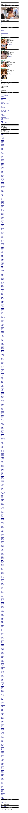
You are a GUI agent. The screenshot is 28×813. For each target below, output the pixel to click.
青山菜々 (2, 343)
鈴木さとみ (2, 225)
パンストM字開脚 (3, 122)
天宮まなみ (2, 614)
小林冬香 (2, 573)
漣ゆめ (2, 581)
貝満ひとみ (2, 756)
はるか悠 (2, 327)
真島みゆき (2, 764)
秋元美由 (2, 516)
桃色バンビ (2, 629)
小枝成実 (2, 772)
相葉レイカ (2, 786)
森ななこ (2, 226)
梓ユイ (2, 714)
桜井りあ (2, 179)
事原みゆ (2, 519)
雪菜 (1, 595)
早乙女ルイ (2, 259)
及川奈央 (2, 237)
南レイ (2, 668)
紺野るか (2, 688)
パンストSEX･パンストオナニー (6, 100)
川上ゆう (2, 370)
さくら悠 (2, 401)
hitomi (2, 427)
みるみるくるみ (3, 439)
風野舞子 (2, 205)
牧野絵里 (2, 713)
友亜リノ (2, 243)
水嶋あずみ (2, 577)
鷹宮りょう (2, 461)
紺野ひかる (2, 744)
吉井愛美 (2, 458)
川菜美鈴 (2, 760)
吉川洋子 (2, 160)
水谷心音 (2, 432)
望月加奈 (2, 501)
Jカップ (6, 802)
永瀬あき (2, 316)
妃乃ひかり (2, 244)
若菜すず (2, 661)
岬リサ (2, 748)
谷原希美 (2, 774)
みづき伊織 (2, 324)
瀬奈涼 (2, 375)
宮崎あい (2, 310)
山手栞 (2, 709)
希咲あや (2, 480)
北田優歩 (2, 274)
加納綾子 (2, 783)
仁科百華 (2, 286)
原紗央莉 (2, 202)
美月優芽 (2, 344)
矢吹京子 (2, 541)
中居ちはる (2, 466)
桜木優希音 (2, 778)
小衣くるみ (2, 599)
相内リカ (2, 436)
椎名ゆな (2, 180)
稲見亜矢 (2, 373)
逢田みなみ (2, 511)
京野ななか (2, 298)
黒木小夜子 (2, 706)
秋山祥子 (2, 684)
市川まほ (2, 165)
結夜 (1, 413)
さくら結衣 (2, 476)
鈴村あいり (2, 434)
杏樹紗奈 (2, 329)
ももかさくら (3, 245)
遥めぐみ (2, 465)
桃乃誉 (2, 637)
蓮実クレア (2, 396)
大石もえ (2, 499)
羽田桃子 (2, 473)
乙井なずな (2, 690)
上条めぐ (2, 397)
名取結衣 (2, 653)
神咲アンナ (2, 152)
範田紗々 (2, 283)
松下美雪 (2, 507)
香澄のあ (2, 146)
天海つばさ (2, 187)
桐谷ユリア (2, 236)
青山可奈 (2, 545)
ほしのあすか (3, 317)
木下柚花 (2, 153)
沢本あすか (2, 535)
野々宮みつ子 (3, 667)
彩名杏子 (2, 610)
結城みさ (2, 394)
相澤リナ (2, 194)
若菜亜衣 (2, 663)
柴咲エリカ (2, 675)
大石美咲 (2, 679)
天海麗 (2, 275)
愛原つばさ (2, 515)
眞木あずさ (2, 462)
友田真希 (2, 423)
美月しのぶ (2, 600)
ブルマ (2, 99)
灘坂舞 (2, 285)
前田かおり (2, 217)
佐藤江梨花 (2, 175)
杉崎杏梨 (2, 732)
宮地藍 (2, 753)
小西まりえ (2, 602)
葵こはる (2, 683)
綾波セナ (2, 140)
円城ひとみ (2, 726)
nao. (1, 198)
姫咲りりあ (2, 313)
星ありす (2, 268)
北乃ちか (2, 355)
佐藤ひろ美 (2, 229)
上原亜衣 (2, 362)
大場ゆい (2, 393)
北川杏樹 (2, 455)
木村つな (2, 782)
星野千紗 (2, 633)
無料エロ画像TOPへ (4, 806)
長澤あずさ (2, 451)
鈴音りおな (2, 450)
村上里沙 (2, 222)
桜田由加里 (2, 558)
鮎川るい (2, 572)
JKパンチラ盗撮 (3, 98)
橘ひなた (2, 230)
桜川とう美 (2, 644)
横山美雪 (2, 138)
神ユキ (2, 389)
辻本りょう (2, 335)
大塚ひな (2, 369)
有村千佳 (2, 164)
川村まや (2, 497)
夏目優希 (2, 538)
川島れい (2, 561)
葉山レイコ (2, 209)
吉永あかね (2, 367)
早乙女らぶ (2, 301)
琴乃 (1, 374)
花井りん (2, 722)
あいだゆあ (2, 184)
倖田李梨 (2, 763)
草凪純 (2, 621)
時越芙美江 (2, 592)
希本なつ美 (2, 320)
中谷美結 (2, 557)
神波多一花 (2, 377)
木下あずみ (2, 424)
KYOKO (2, 485)
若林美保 (2, 656)
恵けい (2, 287)
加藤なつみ (2, 489)
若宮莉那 (2, 672)
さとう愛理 (2, 755)
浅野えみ (2, 775)
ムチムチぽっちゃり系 (4, 95)
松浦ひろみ (2, 542)
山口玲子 (2, 741)
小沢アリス (2, 264)
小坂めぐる (2, 279)
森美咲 (2, 549)
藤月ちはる (2, 711)
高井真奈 (2, 564)
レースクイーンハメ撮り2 (5, 118)
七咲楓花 (2, 272)
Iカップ (3, 802)
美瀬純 (2, 604)
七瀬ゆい (2, 371)
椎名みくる (2, 408)
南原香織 (2, 350)
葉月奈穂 (2, 615)
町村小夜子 (2, 710)
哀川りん (2, 240)
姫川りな (2, 210)
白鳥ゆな (2, 453)
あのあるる (2, 263)
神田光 (2, 669)
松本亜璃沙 (2, 454)
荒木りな (2, 482)
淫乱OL (2, 114)
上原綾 (2, 190)
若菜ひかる (2, 163)
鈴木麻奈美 (2, 770)
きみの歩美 (2, 356)
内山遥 (2, 740)
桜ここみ (2, 420)
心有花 (2, 596)
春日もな (2, 698)
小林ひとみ (2, 398)
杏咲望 (2, 626)
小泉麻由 (2, 603)
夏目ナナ (2, 260)
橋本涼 (2, 583)
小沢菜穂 (2, 518)
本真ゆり (2, 297)
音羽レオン (2, 446)
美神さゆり (2, 606)
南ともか (2, 503)
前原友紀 (2, 459)
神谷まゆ (2, 390)
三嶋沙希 (2, 440)
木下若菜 (2, 336)
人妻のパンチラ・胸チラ (5, 110)
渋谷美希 (2, 619)
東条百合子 (2, 584)
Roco (1, 431)
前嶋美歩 (2, 213)
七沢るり (2, 233)
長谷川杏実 (2, 618)
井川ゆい (2, 625)
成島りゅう (2, 351)
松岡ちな (2, 733)
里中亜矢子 (2, 484)
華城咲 (2, 569)
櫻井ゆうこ (2, 289)
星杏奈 (2, 560)
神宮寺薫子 (2, 789)
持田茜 (2, 156)
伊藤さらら (2, 747)
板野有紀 (2, 348)
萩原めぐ (2, 591)
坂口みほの (2, 550)
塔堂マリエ (2, 588)
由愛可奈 (2, 232)
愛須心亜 (2, 751)
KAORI (2, 333)
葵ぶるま (2, 195)
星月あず (2, 419)
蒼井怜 (2, 526)
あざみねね (2, 623)
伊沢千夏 (2, 680)
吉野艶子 (2, 797)
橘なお (2, 328)
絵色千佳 (2, 248)
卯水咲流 (2, 493)
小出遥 (2, 294)
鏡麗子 (2, 477)
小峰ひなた (2, 354)
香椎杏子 (2, 699)
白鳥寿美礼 (2, 585)
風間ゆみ (2, 340)
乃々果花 (2, 270)
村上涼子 (2, 291)
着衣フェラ (2, 102)
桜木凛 (2, 363)
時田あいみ (2, 568)
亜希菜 (2, 495)
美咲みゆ (2, 729)
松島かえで (2, 385)
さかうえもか (3, 492)
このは (2, 352)
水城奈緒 (2, 224)
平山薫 (2, 266)
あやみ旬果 (2, 412)
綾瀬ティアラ (3, 608)
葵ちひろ (2, 524)
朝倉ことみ (2, 247)
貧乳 (1, 104)
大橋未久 (2, 144)
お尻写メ (2, 119)
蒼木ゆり (2, 566)
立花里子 (2, 309)
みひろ (2, 221)
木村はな (2, 641)
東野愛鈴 (2, 504)
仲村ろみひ (2, 282)
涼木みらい (2, 707)
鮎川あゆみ (2, 278)
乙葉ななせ (2, 607)
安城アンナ (2, 359)
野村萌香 (2, 512)
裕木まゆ (2, 531)
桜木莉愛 (2, 306)
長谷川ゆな (10, 44)
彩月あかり (2, 627)
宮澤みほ (2, 579)
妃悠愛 (2, 442)
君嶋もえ (2, 405)
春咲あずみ (2, 203)
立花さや (2, 183)
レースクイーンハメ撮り (5, 103)
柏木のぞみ (2, 308)
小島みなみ (2, 167)
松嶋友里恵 (2, 469)
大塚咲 (2, 251)
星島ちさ (2, 728)
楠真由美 (2, 554)
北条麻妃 (2, 481)
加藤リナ (2, 148)
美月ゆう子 (2, 522)
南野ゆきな (2, 657)
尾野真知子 (2, 417)
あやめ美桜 (2, 730)
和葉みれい (2, 790)
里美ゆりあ (2, 176)
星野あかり (2, 347)
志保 (1, 576)
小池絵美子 (2, 553)
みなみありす (3, 646)
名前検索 (2, 30)
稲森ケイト (2, 358)
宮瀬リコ (9, 56)
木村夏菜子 (2, 692)
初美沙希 (9, 66)
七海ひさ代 (2, 580)
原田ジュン (2, 634)
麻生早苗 (2, 543)
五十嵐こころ (3, 734)
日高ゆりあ (2, 771)
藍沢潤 (2, 687)
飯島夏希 (2, 691)
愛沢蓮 (2, 447)
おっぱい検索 (3, 31)
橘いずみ (2, 404)
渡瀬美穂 (2, 671)
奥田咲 (2, 305)
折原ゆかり (2, 488)
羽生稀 (2, 500)
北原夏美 (2, 228)
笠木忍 (2, 725)
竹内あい (2, 182)
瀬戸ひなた (2, 508)
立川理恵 (2, 400)
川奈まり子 (2, 665)
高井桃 (2, 256)
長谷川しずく (3, 302)
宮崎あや (2, 795)
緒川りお (2, 470)
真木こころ (2, 271)
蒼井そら (2, 172)
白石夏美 (2, 443)
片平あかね (2, 779)
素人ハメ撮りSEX (3, 123)
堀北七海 (2, 676)
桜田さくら (2, 642)
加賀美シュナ (3, 705)
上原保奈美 (2, 142)
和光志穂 (2, 650)
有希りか (2, 157)
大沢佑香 (2, 191)
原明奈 (2, 312)
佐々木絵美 (2, 702)
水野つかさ (2, 214)
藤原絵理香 (2, 611)
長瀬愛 (2, 267)
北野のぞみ (2, 749)
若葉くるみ (2, 664)
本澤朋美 (2, 565)
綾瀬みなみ (2, 339)
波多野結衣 (2, 378)
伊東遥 (2, 188)
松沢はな (2, 416)
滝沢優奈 (2, 332)
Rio (1, 161)
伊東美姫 (2, 141)
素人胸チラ (2, 106)
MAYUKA (2, 530)
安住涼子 (2, 415)
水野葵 (2, 791)
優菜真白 (2, 648)
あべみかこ (2, 520)
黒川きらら (2, 149)
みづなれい (2, 759)
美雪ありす (2, 218)
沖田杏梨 (2, 145)
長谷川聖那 (2, 649)
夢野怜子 (2, 411)
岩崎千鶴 (2, 546)
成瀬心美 (2, 168)
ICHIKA (2, 255)
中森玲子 (2, 293)
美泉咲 (2, 587)
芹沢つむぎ (2, 435)
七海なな (2, 199)
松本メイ (2, 392)
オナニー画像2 (3, 107)
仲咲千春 (2, 428)
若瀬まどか (2, 660)
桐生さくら (2, 382)
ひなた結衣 (2, 638)
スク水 (2, 121)
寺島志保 (2, 527)
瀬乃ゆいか (2, 331)
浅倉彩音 (2, 381)
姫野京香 (2, 386)
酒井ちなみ (2, 537)
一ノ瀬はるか (3, 793)
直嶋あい (2, 241)
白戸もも (2, 252)
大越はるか (2, 794)
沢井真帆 (2, 496)
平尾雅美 (2, 562)
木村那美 (2, 768)
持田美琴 (2, 539)
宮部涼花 (2, 645)
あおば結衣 (2, 703)
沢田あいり (2, 717)
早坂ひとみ (2, 787)
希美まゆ (2, 134)
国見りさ (2, 767)
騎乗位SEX (2, 96)
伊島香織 (2, 534)
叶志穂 (2, 409)
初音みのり (2, 207)
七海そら (2, 622)
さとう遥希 (2, 290)
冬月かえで (2, 206)
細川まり (2, 686)
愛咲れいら (2, 474)
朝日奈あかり (3, 186)
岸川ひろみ (2, 630)
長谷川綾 (2, 721)
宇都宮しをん (3, 438)
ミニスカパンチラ (4, 111)
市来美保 (2, 737)
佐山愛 (2, 171)
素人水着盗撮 (3, 115)
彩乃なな (2, 695)
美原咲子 (2, 745)
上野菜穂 (2, 718)
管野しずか (2, 478)
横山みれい (2, 314)
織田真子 (2, 249)
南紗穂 (2, 776)
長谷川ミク (2, 325)
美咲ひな (2, 457)
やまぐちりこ (3, 137)
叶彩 (1, 736)
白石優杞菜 (2, 752)
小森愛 (2, 321)
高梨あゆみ (2, 694)
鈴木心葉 (2, 523)
